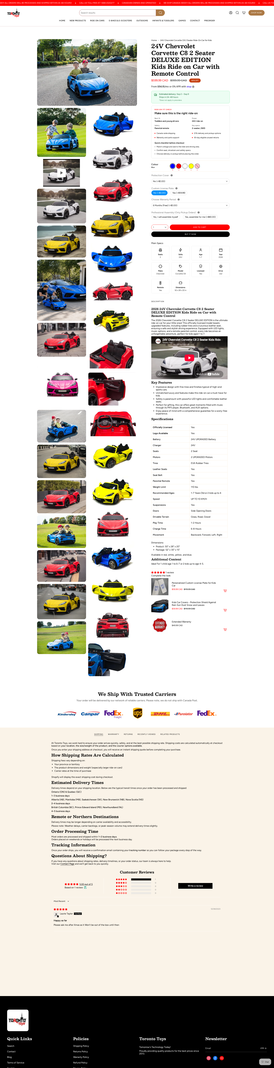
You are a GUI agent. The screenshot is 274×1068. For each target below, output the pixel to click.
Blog (9, 1057)
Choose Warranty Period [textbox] (173, 199)
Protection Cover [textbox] (169, 175)
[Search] (160, 12)
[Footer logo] (18, 1020)
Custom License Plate (171, 188)
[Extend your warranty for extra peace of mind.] (179, 199)
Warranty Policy (81, 1057)
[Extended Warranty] (159, 625)
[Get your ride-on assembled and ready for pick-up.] (199, 212)
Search (10, 1046)
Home (154, 40)
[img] (60, 909)
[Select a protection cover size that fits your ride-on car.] (172, 175)
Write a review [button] (195, 885)
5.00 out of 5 (86, 884)
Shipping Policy (81, 1046)
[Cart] (244, 12)
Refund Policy (80, 1062)
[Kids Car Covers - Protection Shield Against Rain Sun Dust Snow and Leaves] (159, 606)
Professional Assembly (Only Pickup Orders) (183, 212)
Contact (11, 1051)
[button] (97, 20)
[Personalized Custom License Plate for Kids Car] (159, 586)
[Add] (225, 590)
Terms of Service (15, 1062)
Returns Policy (80, 1051)
